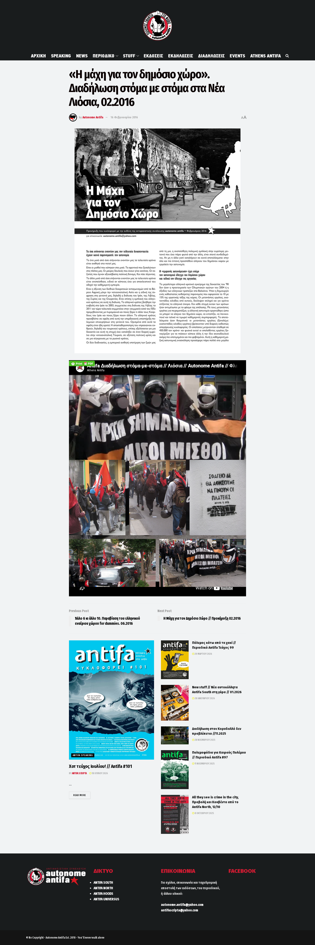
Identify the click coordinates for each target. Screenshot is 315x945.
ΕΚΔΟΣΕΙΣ (153, 56)
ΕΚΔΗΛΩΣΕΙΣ (180, 56)
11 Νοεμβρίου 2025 (204, 763)
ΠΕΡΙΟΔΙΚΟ (103, 56)
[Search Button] (287, 55)
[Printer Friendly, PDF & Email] (82, 363)
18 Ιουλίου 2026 (99, 773)
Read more (81, 795)
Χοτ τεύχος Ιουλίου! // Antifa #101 (100, 766)
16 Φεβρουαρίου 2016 (124, 117)
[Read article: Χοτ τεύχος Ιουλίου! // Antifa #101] (111, 700)
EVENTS (237, 56)
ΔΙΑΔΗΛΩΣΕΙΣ (211, 56)
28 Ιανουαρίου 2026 (204, 698)
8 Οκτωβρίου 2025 (204, 813)
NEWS (82, 56)
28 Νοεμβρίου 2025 (204, 739)
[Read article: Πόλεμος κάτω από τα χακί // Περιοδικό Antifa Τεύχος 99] (175, 659)
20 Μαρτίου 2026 (203, 653)
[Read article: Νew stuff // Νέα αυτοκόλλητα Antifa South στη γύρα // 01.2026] (175, 703)
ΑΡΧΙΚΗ (38, 56)
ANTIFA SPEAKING (83, 755)
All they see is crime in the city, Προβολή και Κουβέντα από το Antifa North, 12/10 (215, 802)
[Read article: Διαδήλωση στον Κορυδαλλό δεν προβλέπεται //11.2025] (175, 735)
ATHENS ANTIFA (265, 56)
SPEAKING (61, 56)
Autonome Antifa (93, 117)
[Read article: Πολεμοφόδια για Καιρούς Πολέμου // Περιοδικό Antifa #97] (175, 769)
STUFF (129, 56)
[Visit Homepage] (157, 26)
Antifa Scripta (79, 773)
